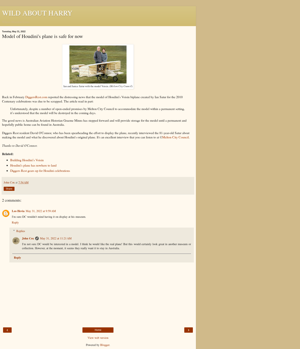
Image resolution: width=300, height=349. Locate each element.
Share (9, 188)
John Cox (28, 238)
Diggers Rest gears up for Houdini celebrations (40, 170)
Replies (20, 231)
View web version (98, 338)
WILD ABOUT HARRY (37, 13)
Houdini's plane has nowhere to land (33, 165)
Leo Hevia (18, 211)
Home (98, 330)
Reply (15, 222)
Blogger (104, 345)
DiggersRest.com (36, 97)
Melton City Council (175, 137)
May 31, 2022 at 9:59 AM (41, 211)
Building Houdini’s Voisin (27, 160)
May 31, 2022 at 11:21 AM (56, 238)
